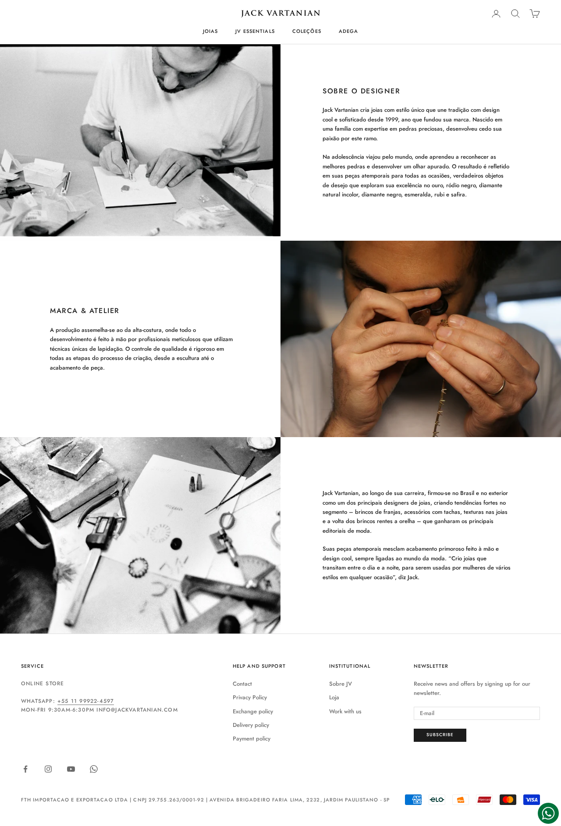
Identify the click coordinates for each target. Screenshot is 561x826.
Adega (349, 31)
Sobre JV (340, 684)
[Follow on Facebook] (25, 769)
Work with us (345, 711)
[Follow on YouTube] (71, 769)
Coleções (306, 31)
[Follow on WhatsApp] (93, 769)
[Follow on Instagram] (48, 769)
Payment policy (251, 738)
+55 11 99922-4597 (85, 701)
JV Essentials (255, 31)
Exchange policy (253, 711)
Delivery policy (251, 725)
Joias (210, 31)
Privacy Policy (250, 697)
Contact (242, 684)
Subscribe (440, 734)
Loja (334, 697)
